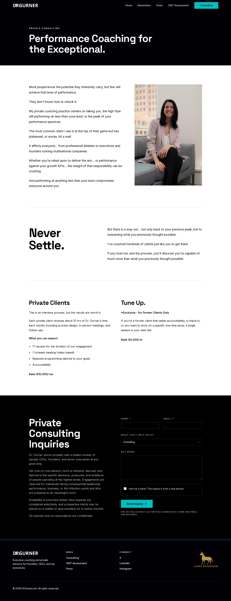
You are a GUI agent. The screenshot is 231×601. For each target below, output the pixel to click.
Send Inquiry (134, 503)
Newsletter (144, 5)
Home (128, 5)
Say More (128, 452)
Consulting (206, 5)
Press (159, 5)
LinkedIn (125, 563)
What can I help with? (137, 435)
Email (169, 418)
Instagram (125, 568)
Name (126, 418)
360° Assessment (178, 5)
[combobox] (161, 442)
